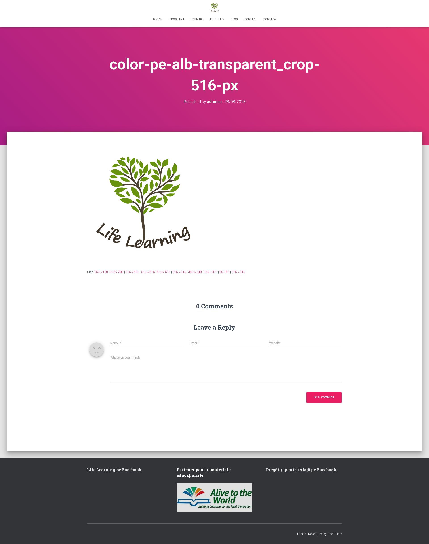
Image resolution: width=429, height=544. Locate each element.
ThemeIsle (334, 534)
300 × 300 (117, 272)
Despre (158, 19)
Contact (250, 19)
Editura (216, 19)
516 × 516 (132, 272)
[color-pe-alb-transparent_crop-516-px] (144, 204)
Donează (269, 19)
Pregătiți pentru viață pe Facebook (301, 469)
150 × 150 (101, 272)
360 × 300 (210, 272)
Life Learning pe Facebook (114, 469)
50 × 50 (224, 272)
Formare (197, 19)
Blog (234, 19)
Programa (177, 19)
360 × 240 (195, 272)
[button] (223, 19)
